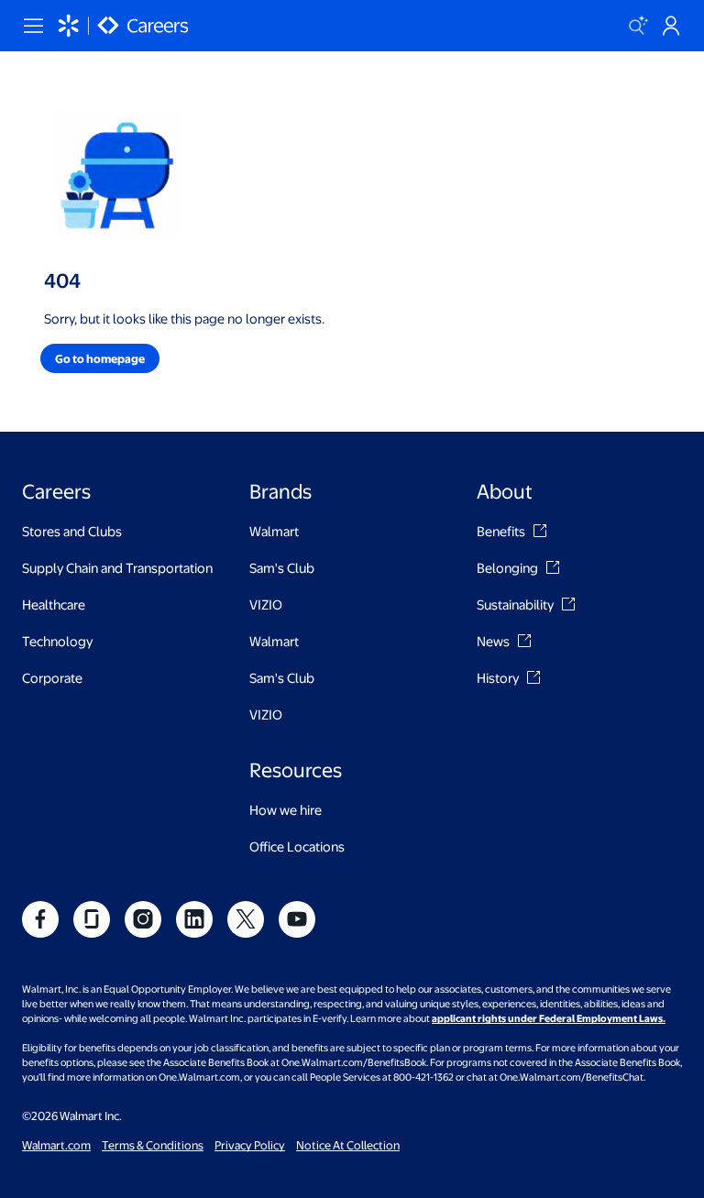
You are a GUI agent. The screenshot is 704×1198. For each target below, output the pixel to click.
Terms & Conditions (153, 1145)
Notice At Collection (348, 1145)
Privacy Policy (249, 1145)
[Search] (638, 25)
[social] (40, 919)
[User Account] (671, 26)
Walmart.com (56, 1145)
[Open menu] (33, 26)
